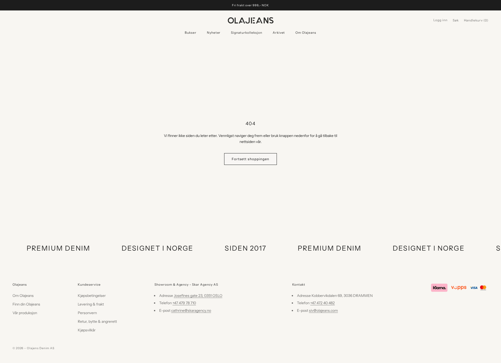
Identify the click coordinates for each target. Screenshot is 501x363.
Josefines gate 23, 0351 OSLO (198, 295)
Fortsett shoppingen (250, 159)
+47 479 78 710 (184, 303)
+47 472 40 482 (322, 303)
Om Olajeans (305, 32)
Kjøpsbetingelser (92, 295)
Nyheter (214, 32)
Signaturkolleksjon (246, 32)
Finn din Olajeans (26, 304)
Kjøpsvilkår (87, 330)
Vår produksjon (25, 312)
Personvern (87, 312)
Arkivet (279, 32)
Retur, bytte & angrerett (97, 321)
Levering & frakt (91, 304)
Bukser (190, 32)
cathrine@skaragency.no (191, 310)
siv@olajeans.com (323, 310)
